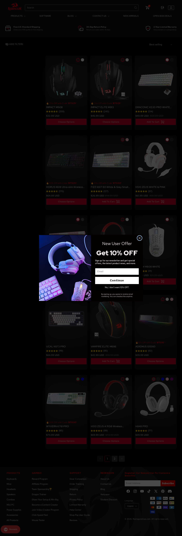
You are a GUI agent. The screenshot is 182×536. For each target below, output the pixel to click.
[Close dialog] (139, 238)
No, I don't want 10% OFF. (117, 287)
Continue (117, 280)
